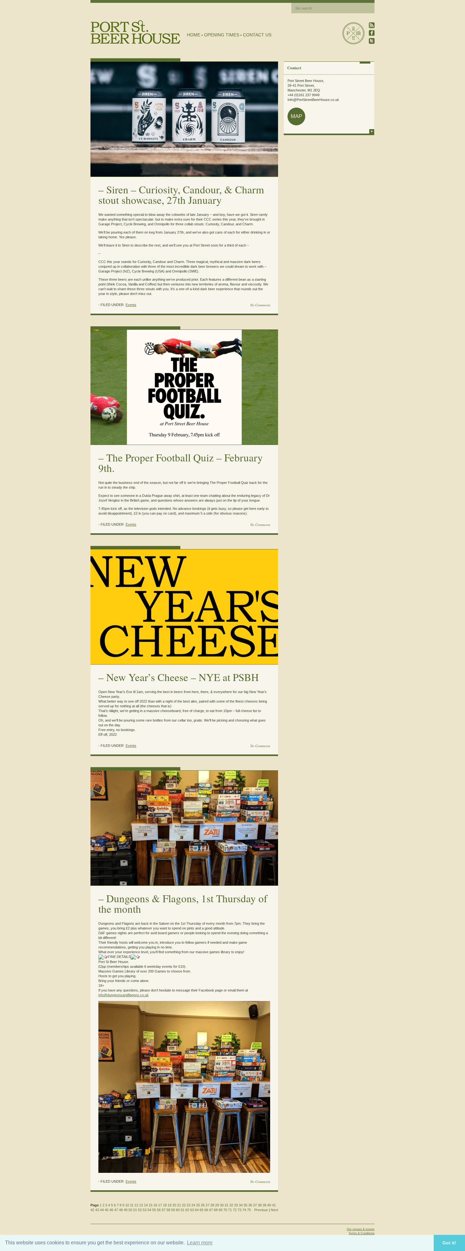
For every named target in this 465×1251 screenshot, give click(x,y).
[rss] (372, 25)
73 (239, 1210)
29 (217, 1205)
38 (260, 1205)
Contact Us (257, 34)
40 (269, 1205)
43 (97, 1210)
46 (111, 1210)
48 (121, 1210)
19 (169, 1205)
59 (173, 1210)
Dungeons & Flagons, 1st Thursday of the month (182, 903)
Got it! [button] (449, 1242)
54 (149, 1210)
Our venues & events (361, 1229)
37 (255, 1205)
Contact (294, 68)
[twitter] (372, 41)
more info (371, 131)
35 (245, 1205)
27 (207, 1205)
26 (203, 1205)
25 (198, 1205)
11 (131, 1205)
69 (220, 1210)
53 (144, 1210)
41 (274, 1205)
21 (179, 1205)
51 (135, 1210)
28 (212, 1205)
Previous (261, 1210)
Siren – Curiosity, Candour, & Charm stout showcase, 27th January (181, 194)
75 (249, 1210)
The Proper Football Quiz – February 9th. (180, 462)
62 (187, 1210)
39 (264, 1205)
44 (102, 1210)
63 (192, 1210)
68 (216, 1210)
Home (193, 34)
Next (274, 1210)
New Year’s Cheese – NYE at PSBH (182, 677)
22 (184, 1205)
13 (141, 1205)
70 (225, 1210)
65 (201, 1210)
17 (160, 1205)
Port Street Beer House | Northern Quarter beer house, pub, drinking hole (135, 32)
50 (130, 1210)
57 (163, 1210)
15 (150, 1205)
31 (226, 1205)
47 (116, 1210)
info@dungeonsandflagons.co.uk (123, 995)
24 (193, 1205)
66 (206, 1210)
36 (250, 1205)
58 (168, 1210)
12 (136, 1205)
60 (178, 1210)
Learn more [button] (200, 1242)
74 (244, 1210)
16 (155, 1205)
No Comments (260, 305)
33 (236, 1205)
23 (188, 1205)
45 (106, 1210)
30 (222, 1205)
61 (182, 1210)
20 (174, 1205)
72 (235, 1210)
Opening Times (221, 34)
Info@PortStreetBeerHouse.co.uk (313, 100)
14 (146, 1205)
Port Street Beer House (353, 33)
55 (154, 1210)
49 (125, 1210)
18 (165, 1205)
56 (159, 1210)
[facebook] (372, 33)
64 (197, 1210)
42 (92, 1210)
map (296, 116)
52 (140, 1210)
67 (211, 1210)
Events (131, 305)
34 (241, 1205)
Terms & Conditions (362, 1233)
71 (230, 1210)
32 (231, 1205)
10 (127, 1205)
